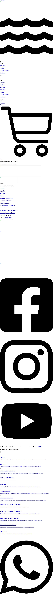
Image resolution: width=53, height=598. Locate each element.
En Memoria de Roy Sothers (7, 205)
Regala (2, 68)
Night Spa (2, 65)
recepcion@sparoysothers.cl (7, 213)
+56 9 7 (4, 215)
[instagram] (26, 396)
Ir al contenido (2, 0)
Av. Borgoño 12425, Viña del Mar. (9, 210)
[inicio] (20, 11)
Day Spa (2, 84)
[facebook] (26, 335)
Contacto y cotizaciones (6, 200)
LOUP (40, 446)
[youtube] (26, 444)
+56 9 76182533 (8, 217)
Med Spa (2, 87)
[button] (26, 101)
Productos (2, 73)
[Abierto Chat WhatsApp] (26, 597)
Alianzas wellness (4, 203)
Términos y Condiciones (6, 198)
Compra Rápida (4, 70)
